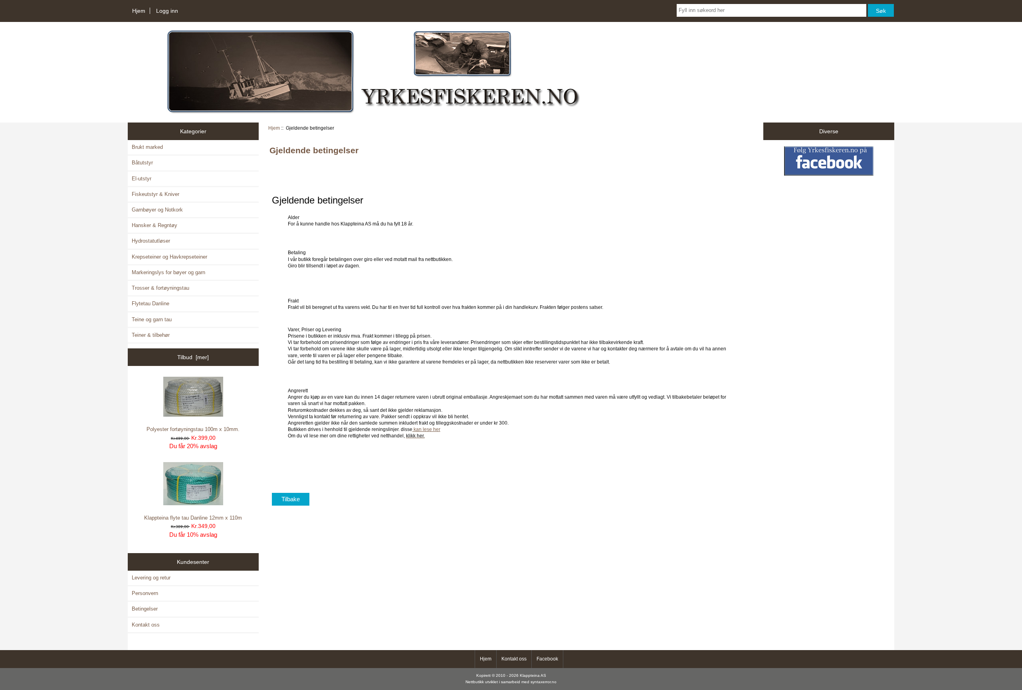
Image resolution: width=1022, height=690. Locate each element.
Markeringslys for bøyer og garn (168, 272)
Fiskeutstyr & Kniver (155, 194)
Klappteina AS (533, 675)
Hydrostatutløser (151, 241)
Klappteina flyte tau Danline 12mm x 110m (193, 518)
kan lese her (426, 429)
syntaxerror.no (544, 682)
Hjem (138, 11)
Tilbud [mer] (193, 357)
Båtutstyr (142, 163)
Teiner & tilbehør (151, 335)
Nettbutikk (474, 682)
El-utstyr (141, 179)
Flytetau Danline (150, 303)
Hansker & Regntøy (154, 225)
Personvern (145, 593)
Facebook (547, 659)
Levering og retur (151, 578)
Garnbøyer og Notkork (157, 210)
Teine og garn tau (152, 319)
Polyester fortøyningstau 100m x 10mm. (193, 429)
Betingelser (145, 609)
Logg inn (167, 11)
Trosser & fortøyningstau (160, 288)
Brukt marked (147, 147)
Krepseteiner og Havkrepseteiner (169, 257)
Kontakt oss (146, 625)
